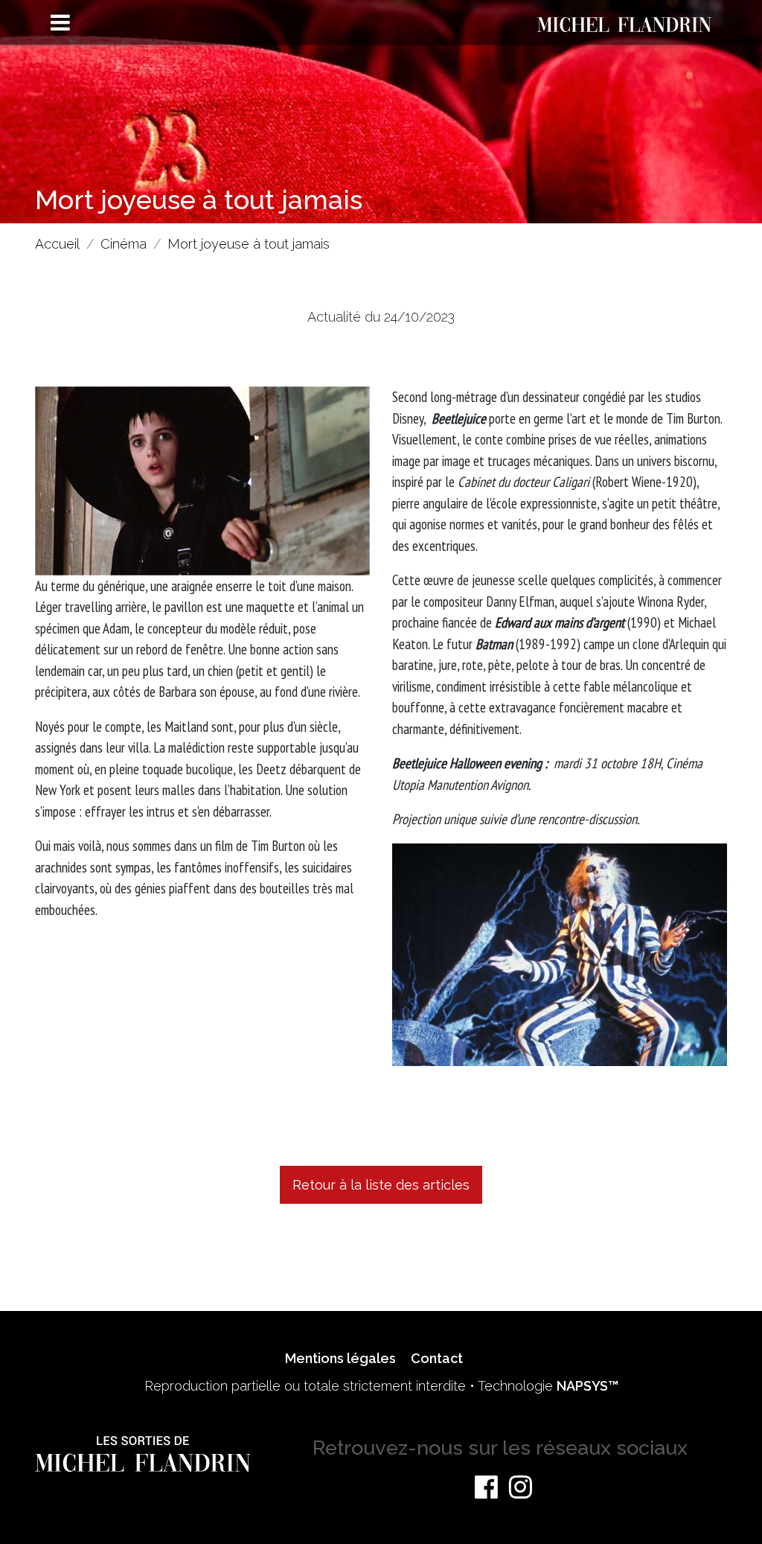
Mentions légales (340, 1358)
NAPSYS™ (587, 1386)
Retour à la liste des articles (381, 1185)
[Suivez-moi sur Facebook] (486, 1486)
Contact (437, 1358)
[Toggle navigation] (60, 23)
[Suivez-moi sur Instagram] (520, 1486)
